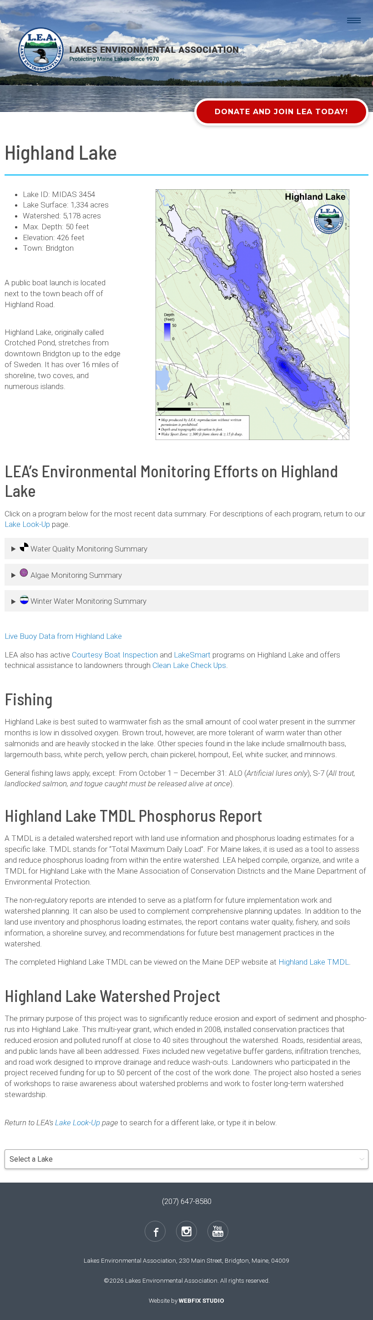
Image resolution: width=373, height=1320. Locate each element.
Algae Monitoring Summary (75, 575)
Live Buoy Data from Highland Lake (63, 636)
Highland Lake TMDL (313, 961)
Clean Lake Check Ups (189, 665)
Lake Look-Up (27, 524)
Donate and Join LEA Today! (281, 111)
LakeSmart (192, 654)
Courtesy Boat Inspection (115, 654)
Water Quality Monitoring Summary (88, 548)
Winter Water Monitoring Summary (87, 601)
